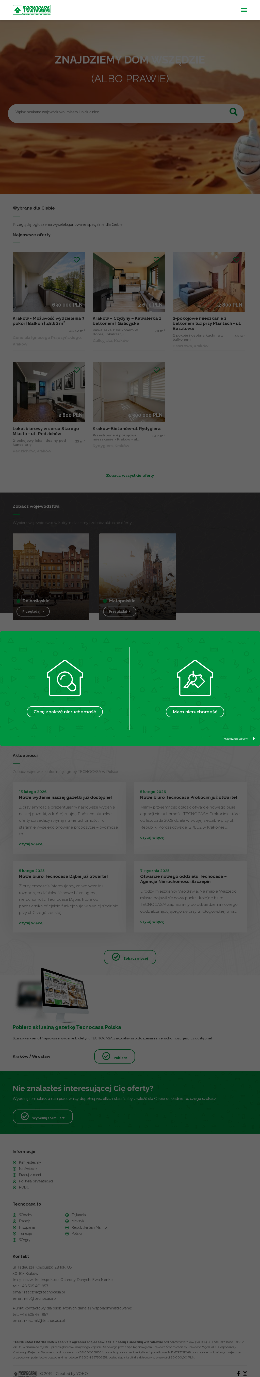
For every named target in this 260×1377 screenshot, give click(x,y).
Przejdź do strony (235, 738)
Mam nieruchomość (195, 711)
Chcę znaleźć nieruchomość (65, 711)
